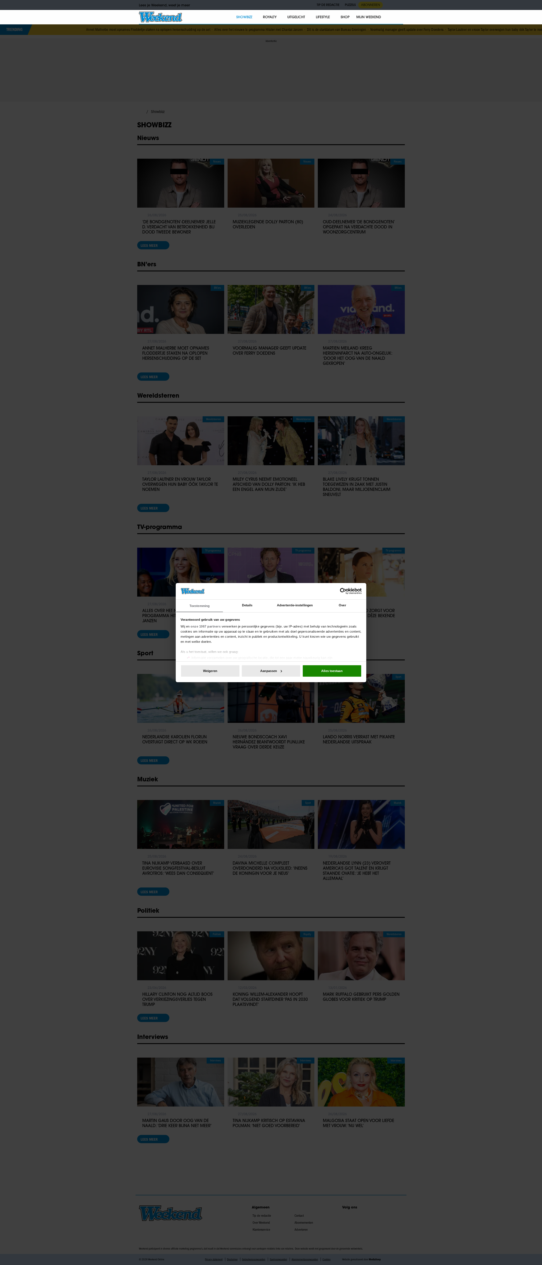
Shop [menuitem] (345, 17)
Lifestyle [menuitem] (323, 17)
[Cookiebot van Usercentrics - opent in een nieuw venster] (343, 591)
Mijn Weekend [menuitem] (368, 17)
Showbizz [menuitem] (244, 17)
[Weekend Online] (160, 17)
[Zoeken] (399, 17)
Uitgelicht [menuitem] (296, 17)
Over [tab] (342, 605)
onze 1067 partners (206, 626)
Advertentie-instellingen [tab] (295, 605)
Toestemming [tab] (199, 605)
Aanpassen (268, 671)
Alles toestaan (331, 671)
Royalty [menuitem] (270, 17)
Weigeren (210, 671)
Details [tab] (247, 605)
